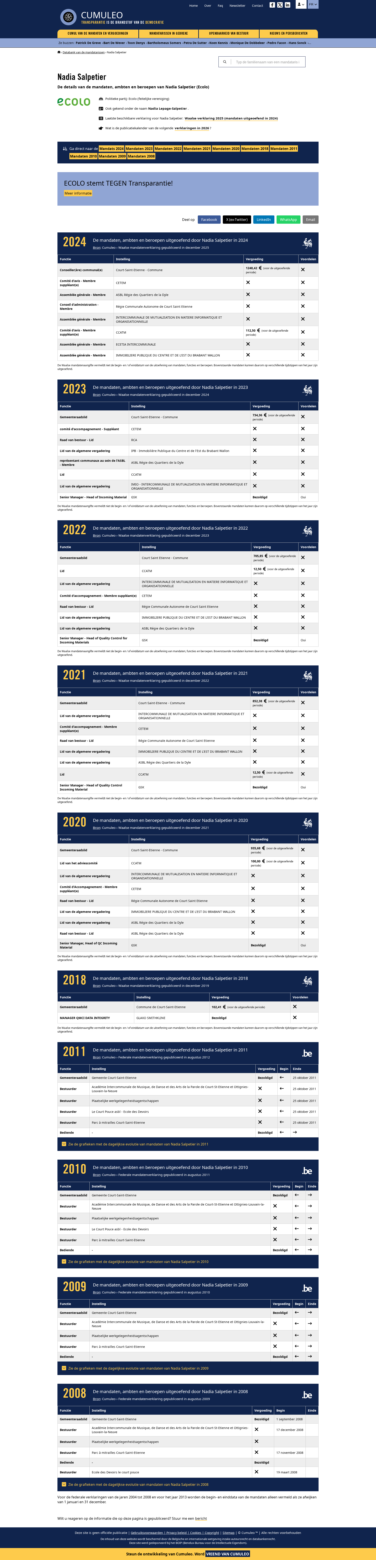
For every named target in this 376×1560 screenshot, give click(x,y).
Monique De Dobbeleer (247, 43)
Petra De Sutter (195, 43)
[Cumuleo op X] (281, 5)
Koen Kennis (218, 43)
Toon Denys (136, 43)
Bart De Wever (114, 43)
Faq (220, 5)
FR (311, 4)
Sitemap (229, 1533)
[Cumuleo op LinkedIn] (288, 5)
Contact (257, 5)
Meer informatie (78, 193)
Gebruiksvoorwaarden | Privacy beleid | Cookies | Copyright (175, 1533)
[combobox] (268, 62)
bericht (201, 1518)
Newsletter (237, 5)
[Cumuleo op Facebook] (273, 5)
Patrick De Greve (88, 43)
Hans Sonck (297, 43)
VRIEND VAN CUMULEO (227, 1554)
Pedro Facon (276, 43)
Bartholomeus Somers (164, 43)
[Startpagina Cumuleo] (58, 52)
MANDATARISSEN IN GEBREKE (168, 33)
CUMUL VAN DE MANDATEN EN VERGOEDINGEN (98, 33)
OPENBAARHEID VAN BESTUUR (228, 33)
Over (207, 5)
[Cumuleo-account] (301, 4)
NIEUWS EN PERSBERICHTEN (289, 33)
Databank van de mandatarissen (84, 52)
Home (193, 5)
